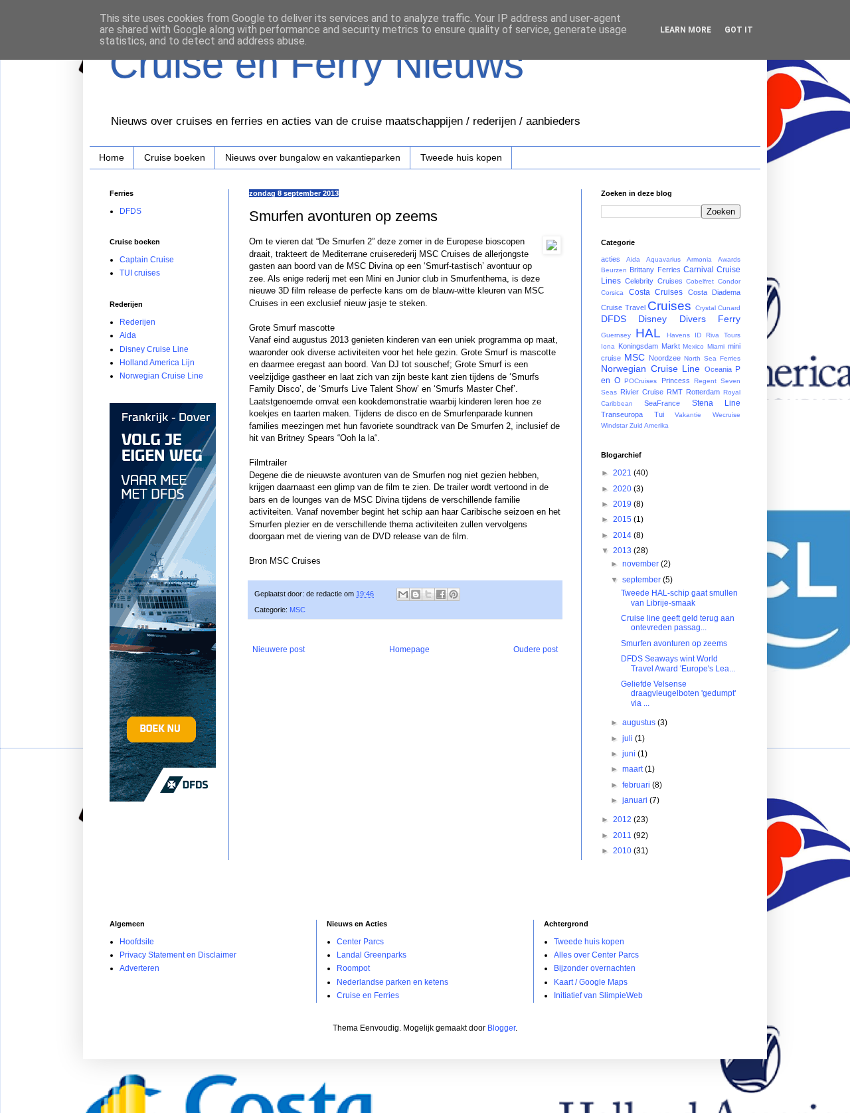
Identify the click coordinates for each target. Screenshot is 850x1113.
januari (635, 800)
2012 (623, 819)
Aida (128, 335)
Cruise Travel (623, 307)
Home (111, 157)
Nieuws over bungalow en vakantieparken (312, 157)
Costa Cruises (656, 292)
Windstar (614, 425)
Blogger (501, 1028)
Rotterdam (703, 392)
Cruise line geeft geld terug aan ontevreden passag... (677, 623)
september (642, 579)
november (641, 563)
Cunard (729, 307)
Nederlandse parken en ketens (392, 982)
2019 (623, 504)
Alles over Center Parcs (596, 955)
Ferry (729, 318)
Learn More (685, 30)
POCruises (640, 381)
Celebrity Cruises (654, 281)
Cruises (669, 306)
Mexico (693, 346)
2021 (623, 472)
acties (610, 259)
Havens (678, 335)
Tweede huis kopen (461, 157)
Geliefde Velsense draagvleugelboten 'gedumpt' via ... (678, 693)
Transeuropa (622, 414)
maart (633, 769)
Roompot (353, 968)
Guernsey (616, 335)
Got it (738, 30)
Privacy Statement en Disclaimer (178, 955)
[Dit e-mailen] (403, 594)
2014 (623, 535)
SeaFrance (662, 403)
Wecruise (726, 414)
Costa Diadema (714, 292)
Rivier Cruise (641, 392)
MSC (297, 610)
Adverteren (139, 968)
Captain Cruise (147, 259)
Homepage (409, 649)
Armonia (699, 259)
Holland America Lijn (157, 362)
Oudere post (535, 649)
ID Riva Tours (717, 335)
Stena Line (716, 403)
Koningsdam (638, 346)
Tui (659, 414)
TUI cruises (140, 273)
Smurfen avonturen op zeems (674, 643)
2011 (623, 835)
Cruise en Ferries (368, 995)
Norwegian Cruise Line (161, 376)
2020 (623, 488)
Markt (670, 346)
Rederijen (137, 322)
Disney (652, 318)
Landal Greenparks (371, 955)
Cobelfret (700, 281)
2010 (623, 850)
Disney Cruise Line (154, 349)
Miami (715, 346)
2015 (623, 519)
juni (630, 753)
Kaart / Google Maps (591, 982)
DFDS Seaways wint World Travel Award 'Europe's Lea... (678, 663)
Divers (692, 318)
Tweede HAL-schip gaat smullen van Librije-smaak (679, 597)
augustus (639, 722)
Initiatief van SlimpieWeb (598, 995)
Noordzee (665, 358)
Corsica (612, 292)
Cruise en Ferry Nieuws (317, 64)
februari (637, 785)
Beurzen (614, 270)
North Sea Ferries (712, 358)
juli (628, 738)
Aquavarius (663, 259)
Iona (608, 346)
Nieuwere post (278, 649)
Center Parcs (360, 941)
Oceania (718, 369)
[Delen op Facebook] (441, 594)
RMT (675, 392)
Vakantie (688, 414)
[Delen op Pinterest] (453, 594)
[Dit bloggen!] (415, 594)
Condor (729, 281)
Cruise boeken (174, 157)
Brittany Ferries (655, 270)
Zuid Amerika (649, 425)
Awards (729, 259)
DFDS (130, 211)
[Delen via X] (428, 594)
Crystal (705, 307)
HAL (648, 333)
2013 (623, 550)
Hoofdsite (137, 941)
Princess (675, 381)
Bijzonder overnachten (595, 968)
